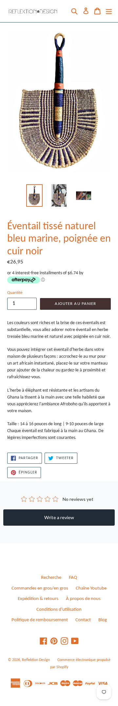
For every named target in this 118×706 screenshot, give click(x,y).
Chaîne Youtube (91, 588)
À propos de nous (83, 598)
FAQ (73, 577)
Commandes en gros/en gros (39, 588)
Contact (83, 620)
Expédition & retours (38, 598)
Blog (102, 620)
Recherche (51, 577)
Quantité (14, 293)
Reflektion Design (36, 660)
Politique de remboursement (39, 620)
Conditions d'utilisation (59, 609)
